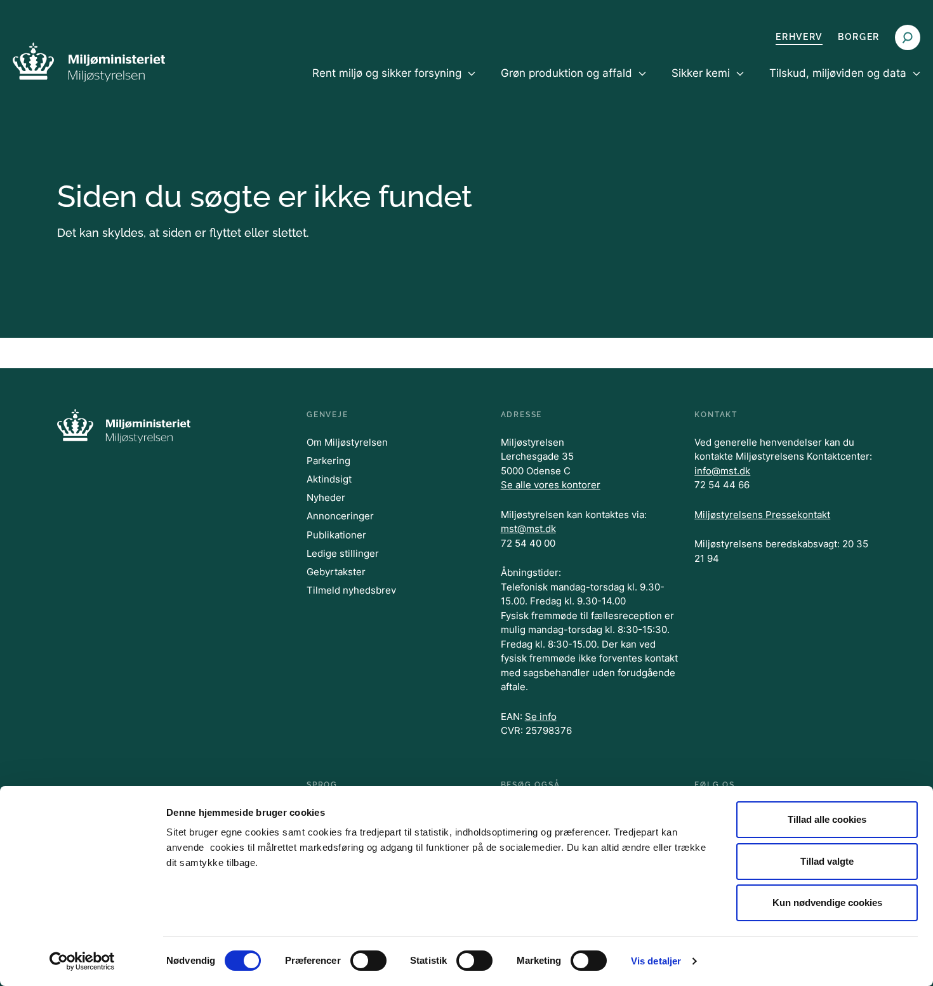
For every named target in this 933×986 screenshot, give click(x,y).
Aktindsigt (329, 479)
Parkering (328, 461)
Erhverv (799, 37)
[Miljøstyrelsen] (89, 62)
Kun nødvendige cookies (827, 902)
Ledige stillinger (343, 553)
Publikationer (336, 535)
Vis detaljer (656, 961)
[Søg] (907, 37)
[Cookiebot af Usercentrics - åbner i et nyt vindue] (82, 961)
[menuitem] (394, 83)
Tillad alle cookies (827, 819)
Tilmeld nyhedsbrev (351, 590)
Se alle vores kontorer (550, 485)
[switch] (368, 960)
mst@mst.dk (528, 529)
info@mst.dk (722, 471)
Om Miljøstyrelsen (347, 442)
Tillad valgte (827, 861)
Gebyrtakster (336, 572)
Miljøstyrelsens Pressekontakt (762, 515)
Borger (859, 37)
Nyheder (326, 497)
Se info (541, 716)
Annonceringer (340, 516)
